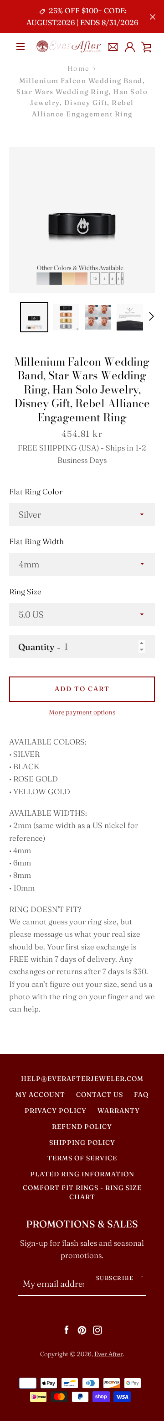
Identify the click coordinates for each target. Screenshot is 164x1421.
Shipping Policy (82, 1142)
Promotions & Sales (82, 1224)
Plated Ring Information (82, 1174)
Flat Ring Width (36, 541)
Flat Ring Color (35, 491)
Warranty (118, 1110)
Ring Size (25, 591)
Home (78, 68)
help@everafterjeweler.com (82, 1079)
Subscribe (115, 1277)
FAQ (141, 1095)
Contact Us (99, 1095)
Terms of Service (82, 1158)
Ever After (108, 1354)
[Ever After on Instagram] (97, 1329)
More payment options (82, 712)
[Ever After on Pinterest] (82, 1329)
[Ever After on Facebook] (66, 1329)
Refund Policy (82, 1126)
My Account (40, 1095)
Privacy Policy (56, 1110)
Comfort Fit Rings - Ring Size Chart (82, 1192)
